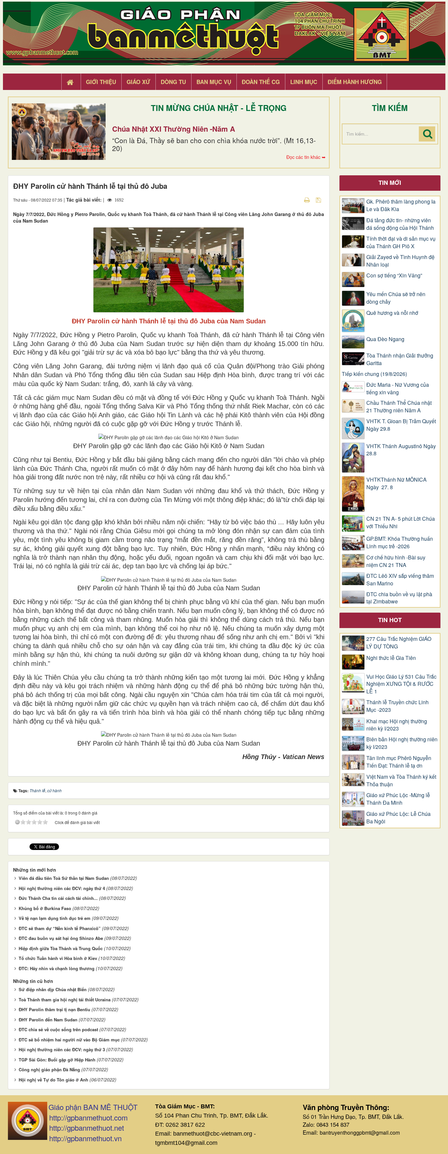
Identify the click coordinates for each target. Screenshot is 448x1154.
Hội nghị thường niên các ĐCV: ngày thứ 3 (62, 1049)
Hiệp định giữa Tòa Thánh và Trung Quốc (61, 948)
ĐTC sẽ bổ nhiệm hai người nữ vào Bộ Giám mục (69, 1039)
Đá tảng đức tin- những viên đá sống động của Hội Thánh (400, 224)
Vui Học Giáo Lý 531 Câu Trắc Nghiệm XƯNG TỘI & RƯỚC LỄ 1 (401, 684)
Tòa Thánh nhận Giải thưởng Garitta (399, 359)
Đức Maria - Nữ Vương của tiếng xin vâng (397, 388)
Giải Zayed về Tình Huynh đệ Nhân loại (400, 260)
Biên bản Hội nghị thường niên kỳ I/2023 (402, 743)
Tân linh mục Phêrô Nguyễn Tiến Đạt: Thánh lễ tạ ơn (398, 761)
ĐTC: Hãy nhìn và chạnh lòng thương (56, 968)
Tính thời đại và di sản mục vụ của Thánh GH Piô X (401, 242)
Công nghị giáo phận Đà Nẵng (49, 1069)
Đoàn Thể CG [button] (261, 82)
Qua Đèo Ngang (385, 339)
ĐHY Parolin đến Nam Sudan (48, 1019)
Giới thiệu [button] (101, 82)
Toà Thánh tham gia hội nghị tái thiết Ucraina (65, 999)
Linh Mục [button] (303, 82)
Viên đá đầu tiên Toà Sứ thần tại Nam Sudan (64, 878)
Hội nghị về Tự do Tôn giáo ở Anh (53, 1080)
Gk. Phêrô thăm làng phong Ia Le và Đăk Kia (401, 205)
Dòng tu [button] (173, 82)
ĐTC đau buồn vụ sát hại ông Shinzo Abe (61, 938)
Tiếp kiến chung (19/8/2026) (374, 374)
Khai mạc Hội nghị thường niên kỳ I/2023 (396, 725)
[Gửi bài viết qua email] (295, 199)
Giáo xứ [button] (138, 82)
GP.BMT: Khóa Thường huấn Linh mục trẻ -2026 (399, 542)
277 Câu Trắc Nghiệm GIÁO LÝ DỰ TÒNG (398, 642)
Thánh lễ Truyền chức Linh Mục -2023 (397, 706)
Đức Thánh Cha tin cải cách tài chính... (58, 898)
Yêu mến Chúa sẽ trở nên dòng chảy (395, 298)
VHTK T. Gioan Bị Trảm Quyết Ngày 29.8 (401, 425)
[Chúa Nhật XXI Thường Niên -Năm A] (59, 131)
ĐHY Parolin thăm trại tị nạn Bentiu (54, 1009)
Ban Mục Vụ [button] (213, 82)
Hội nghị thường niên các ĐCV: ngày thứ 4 (62, 888)
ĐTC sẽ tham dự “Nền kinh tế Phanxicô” (60, 928)
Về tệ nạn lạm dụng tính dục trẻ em (55, 918)
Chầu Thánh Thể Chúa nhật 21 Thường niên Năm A (399, 406)
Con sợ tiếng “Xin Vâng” (394, 275)
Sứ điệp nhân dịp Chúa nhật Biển (53, 989)
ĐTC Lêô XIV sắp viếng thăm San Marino (400, 579)
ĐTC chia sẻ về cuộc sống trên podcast (58, 1029)
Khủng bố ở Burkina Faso (45, 908)
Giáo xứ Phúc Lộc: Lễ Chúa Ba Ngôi (398, 817)
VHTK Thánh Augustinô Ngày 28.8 (401, 450)
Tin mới (389, 182)
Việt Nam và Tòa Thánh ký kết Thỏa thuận (401, 780)
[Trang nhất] (70, 82)
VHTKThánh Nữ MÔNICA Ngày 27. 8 (396, 483)
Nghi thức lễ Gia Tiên (391, 658)
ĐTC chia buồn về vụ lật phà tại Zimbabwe (399, 598)
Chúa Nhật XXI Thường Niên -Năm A (173, 128)
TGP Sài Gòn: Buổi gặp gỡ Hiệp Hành (57, 1059)
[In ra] (307, 199)
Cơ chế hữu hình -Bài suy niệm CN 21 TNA (395, 561)
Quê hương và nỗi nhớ (392, 312)
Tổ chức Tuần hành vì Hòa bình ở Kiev (58, 958)
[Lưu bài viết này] (319, 199)
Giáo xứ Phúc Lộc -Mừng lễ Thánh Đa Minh (398, 799)
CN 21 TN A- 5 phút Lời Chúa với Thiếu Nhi (400, 522)
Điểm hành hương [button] (355, 82)
